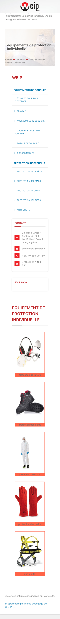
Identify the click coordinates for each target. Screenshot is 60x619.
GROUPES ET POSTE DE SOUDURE (27, 132)
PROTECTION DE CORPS (29, 190)
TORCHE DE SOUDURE (28, 143)
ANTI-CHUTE (23, 210)
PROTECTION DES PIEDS (29, 200)
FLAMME (21, 111)
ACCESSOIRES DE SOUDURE (30, 121)
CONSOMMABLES (25, 153)
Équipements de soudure (30, 90)
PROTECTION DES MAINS (29, 181)
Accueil (8, 59)
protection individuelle (30, 163)
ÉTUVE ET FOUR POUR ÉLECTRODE (26, 100)
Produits (21, 59)
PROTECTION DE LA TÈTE (29, 171)
